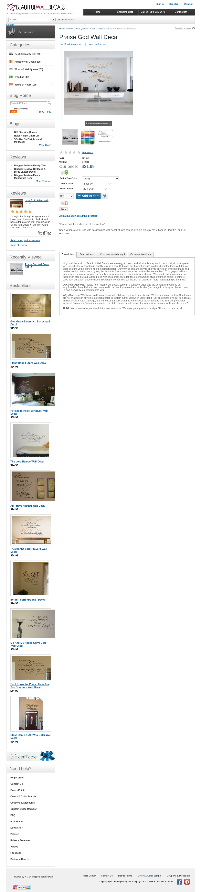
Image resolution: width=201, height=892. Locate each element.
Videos (14, 846)
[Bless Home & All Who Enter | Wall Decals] (31, 729)
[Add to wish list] (104, 196)
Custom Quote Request (23, 809)
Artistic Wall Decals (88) (28, 61)
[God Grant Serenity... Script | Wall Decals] (31, 316)
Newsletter (16, 827)
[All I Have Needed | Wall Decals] (34, 500)
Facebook (15, 853)
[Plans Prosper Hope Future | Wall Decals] (31, 678)
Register (173, 4)
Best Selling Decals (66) (28, 54)
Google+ (11, 25)
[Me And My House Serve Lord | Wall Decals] (34, 637)
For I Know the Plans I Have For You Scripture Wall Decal (29, 686)
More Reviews (43, 181)
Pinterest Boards (19, 859)
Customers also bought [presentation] (112, 254)
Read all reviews (19, 245)
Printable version (183, 28)
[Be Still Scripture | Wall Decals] (30, 594)
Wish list (188, 4)
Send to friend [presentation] (86, 254)
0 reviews (87, 152)
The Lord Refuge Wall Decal (27, 461)
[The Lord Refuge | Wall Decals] (31, 456)
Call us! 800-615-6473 (153, 12)
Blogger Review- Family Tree (30, 165)
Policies (14, 834)
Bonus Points (17, 790)
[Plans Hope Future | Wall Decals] (31, 357)
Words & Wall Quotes (77, 28)
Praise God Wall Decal (37, 264)
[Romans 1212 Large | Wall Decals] (34, 405)
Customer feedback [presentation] (140, 254)
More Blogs (45, 145)
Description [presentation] (68, 254)
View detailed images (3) (99, 123)
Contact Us (16, 784)
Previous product (71, 44)
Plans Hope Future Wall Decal (28, 362)
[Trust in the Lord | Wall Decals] (31, 543)
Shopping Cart (125, 12)
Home (62, 28)
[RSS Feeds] (13, 112)
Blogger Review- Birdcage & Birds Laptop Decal (30, 170)
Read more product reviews (25, 240)
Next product (97, 44)
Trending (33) (22, 77)
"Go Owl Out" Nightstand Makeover (28, 140)
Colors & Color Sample (23, 796)
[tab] (68, 255)
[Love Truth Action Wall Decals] (16, 206)
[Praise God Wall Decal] (16, 274)
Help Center (17, 777)
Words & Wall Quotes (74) (29, 69)
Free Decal (16, 821)
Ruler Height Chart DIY (26, 135)
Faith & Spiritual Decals (101, 28)
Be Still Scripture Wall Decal (27, 599)
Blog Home (45, 111)
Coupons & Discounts (22, 802)
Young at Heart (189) (26, 84)
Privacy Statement (20, 840)
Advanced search (66, 19)
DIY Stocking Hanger (25, 132)
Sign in (160, 4)
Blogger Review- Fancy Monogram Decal (27, 176)
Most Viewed (21, 108)
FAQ (12, 815)
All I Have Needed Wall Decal (27, 505)
